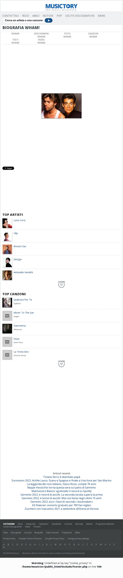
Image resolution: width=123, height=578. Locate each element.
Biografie (39, 532)
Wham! (15, 33)
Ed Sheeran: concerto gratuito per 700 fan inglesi (61, 505)
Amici (36, 16)
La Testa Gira (21, 351)
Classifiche (56, 524)
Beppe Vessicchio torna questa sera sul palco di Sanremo (61, 487)
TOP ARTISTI (12, 214)
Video (27, 526)
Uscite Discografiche (79, 16)
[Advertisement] (61, 68)
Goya (16, 338)
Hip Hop (79, 524)
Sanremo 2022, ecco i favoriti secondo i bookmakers (61, 501)
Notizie (48, 16)
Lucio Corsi (19, 220)
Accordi (27, 532)
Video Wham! (41, 41)
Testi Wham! (15, 41)
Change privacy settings (78, 538)
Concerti (68, 524)
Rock (25, 16)
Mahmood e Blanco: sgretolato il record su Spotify (62, 491)
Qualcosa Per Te (23, 299)
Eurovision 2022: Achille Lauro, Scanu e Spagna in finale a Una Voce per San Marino (61, 480)
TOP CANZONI (14, 294)
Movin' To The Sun (24, 312)
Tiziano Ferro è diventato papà (61, 477)
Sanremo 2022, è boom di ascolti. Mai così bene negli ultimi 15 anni (61, 498)
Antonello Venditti (23, 272)
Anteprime (31, 524)
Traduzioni (67, 532)
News (101, 16)
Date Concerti (52, 532)
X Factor (37, 526)
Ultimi (77, 532)
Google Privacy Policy (54, 538)
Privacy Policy (9, 538)
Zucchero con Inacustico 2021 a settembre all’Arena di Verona (61, 509)
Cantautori (43, 524)
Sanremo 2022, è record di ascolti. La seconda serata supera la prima (61, 494)
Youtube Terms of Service (30, 538)
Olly (16, 233)
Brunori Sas (20, 246)
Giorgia (17, 259)
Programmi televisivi (105, 524)
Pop (59, 16)
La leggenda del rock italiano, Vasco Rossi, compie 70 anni (61, 484)
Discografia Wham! (41, 35)
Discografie (16, 532)
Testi (5, 532)
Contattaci (10, 16)
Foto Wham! (67, 35)
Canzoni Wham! (93, 35)
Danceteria (20, 325)
